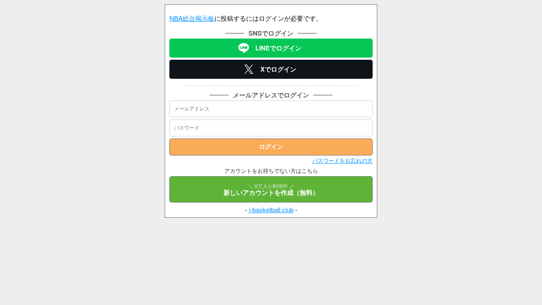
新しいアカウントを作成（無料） (271, 189)
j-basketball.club (271, 209)
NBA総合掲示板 (191, 18)
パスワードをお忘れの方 (342, 160)
